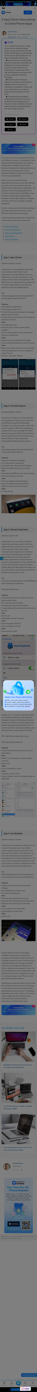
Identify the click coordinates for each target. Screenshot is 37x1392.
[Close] (6, 682)
